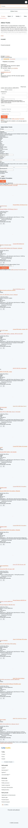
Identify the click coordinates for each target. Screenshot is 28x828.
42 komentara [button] (12, 59)
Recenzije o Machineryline (7, 787)
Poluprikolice (10, 743)
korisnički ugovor (22, 269)
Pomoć (3, 756)
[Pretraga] (26, 6)
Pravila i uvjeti (4, 780)
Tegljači (1, 743)
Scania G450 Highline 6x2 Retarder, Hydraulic (11, 248)
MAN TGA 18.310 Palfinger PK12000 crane (10, 684)
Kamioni (5, 743)
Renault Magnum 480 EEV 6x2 (7, 604)
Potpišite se (4, 267)
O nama (3, 754)
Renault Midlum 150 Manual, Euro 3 (8, 209)
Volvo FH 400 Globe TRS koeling (8, 643)
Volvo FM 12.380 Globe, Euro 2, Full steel (10, 411)
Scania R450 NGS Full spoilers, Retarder (10, 491)
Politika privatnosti (5, 782)
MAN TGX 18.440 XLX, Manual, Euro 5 (9, 724)
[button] (26, 2)
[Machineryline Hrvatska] (9, 2)
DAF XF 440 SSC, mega (6, 371)
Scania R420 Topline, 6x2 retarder (8, 452)
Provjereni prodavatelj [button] (5, 45)
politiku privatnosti (15, 118)
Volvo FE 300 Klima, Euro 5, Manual (9, 294)
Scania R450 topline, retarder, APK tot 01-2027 (11, 333)
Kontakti (3, 758)
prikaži (2, 176)
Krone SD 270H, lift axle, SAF (7, 569)
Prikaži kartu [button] (23, 86)
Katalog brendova (5, 789)
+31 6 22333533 (14, 68)
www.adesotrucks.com (6, 72)
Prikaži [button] (9, 68)
